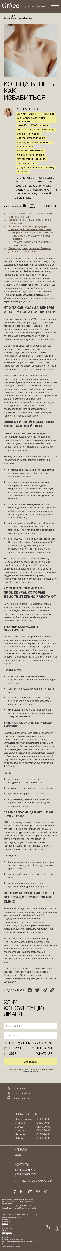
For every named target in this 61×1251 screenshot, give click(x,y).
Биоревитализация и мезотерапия (33, 232)
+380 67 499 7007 (25, 1174)
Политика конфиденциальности (12, 1239)
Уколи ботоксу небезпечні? (11, 1246)
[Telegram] (45, 990)
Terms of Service (25, 1208)
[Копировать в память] (52, 990)
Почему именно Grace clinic (11, 1217)
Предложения (6, 1221)
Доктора (19, 1089)
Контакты (5, 1219)
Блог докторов (7, 1228)
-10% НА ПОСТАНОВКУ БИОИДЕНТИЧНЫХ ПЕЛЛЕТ (20, 1215)
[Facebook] (30, 990)
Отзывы (4, 1226)
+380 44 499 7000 (36, 7)
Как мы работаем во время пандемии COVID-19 (18, 1241)
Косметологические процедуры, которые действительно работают (29, 228)
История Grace (7, 1233)
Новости (5, 1224)
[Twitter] (37, 990)
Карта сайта (22, 1094)
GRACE (5, 1230)
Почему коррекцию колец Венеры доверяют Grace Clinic (29, 250)
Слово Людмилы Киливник (11, 1235)
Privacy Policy (23, 1099)
